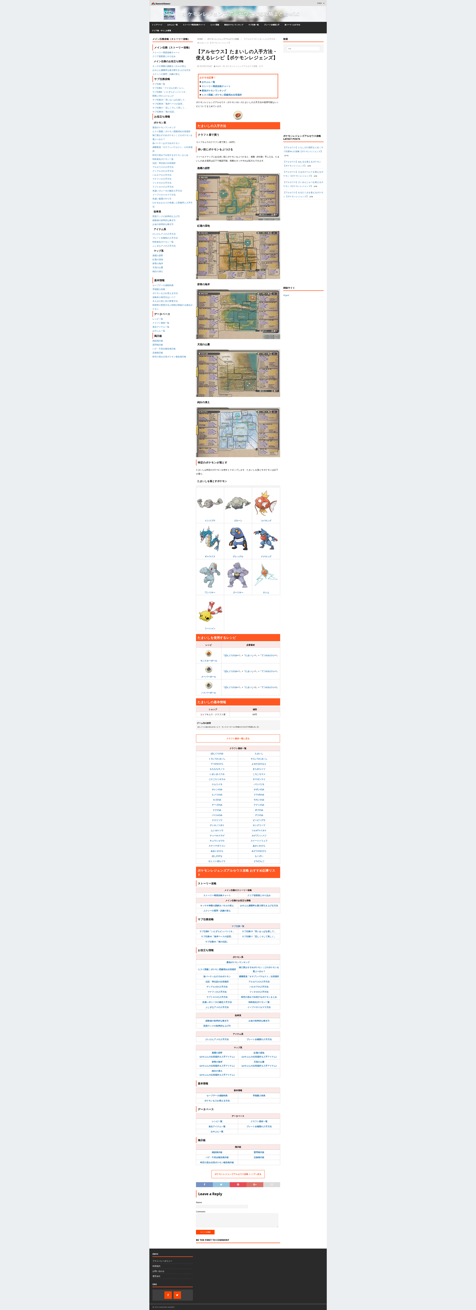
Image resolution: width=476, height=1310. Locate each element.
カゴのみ (217, 799)
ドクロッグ (266, 556)
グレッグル (238, 556)
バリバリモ (259, 784)
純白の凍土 (157, 271)
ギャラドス (210, 556)
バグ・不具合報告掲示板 (217, 1157)
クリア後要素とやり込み (259, 895)
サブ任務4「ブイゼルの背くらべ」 (168, 87)
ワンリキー (210, 592)
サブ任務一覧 (253, 24)
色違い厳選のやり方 (161, 198)
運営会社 (156, 1276)
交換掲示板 (259, 1157)
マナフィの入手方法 (217, 991)
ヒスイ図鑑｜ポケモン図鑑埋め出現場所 (222, 94)
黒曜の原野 (157, 255)
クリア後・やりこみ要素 (161, 30)
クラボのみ (259, 794)
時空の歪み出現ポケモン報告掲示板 (217, 1162)
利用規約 (156, 1266)
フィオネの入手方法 (259, 991)
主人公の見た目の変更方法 (165, 301)
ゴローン (238, 520)
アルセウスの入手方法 (259, 981)
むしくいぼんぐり (217, 861)
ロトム (266, 592)
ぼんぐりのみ (231, 655)
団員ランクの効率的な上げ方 (217, 1025)
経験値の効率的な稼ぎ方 (217, 1020)
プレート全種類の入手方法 (259, 1039)
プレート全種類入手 (272, 24)
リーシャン (210, 628)
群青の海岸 (157, 263)
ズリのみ (259, 815)
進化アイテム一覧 (217, 1126)
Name (199, 1202)
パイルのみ (217, 815)
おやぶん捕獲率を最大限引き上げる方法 (259, 905)
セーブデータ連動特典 (217, 1095)
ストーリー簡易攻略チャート (194, 24)
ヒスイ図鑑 (214, 24)
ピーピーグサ (259, 820)
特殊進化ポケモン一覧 (259, 1002)
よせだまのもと (259, 763)
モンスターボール (208, 660)
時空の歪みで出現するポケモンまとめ (259, 997)
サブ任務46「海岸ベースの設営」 (217, 936)
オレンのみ (217, 789)
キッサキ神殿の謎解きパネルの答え (217, 905)
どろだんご (259, 861)
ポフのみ (259, 810)
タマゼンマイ (259, 779)
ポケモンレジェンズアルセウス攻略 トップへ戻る (238, 1174)
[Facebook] (168, 1295)
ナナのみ (217, 810)
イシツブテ (210, 520)
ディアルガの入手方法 (217, 986)
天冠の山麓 (157, 267)
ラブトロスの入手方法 (217, 997)
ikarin (218, 66)
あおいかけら (217, 850)
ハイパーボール (208, 692)
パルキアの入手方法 (259, 986)
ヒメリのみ (217, 794)
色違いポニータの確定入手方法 (217, 1002)
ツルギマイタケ (259, 830)
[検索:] (303, 49)
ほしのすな (217, 856)
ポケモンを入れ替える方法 (217, 1100)
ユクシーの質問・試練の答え (217, 910)
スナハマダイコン (217, 845)
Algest (286, 295)
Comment (200, 1211)
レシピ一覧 (217, 1121)
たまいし (249, 655)
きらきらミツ (259, 768)
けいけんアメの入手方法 (217, 1039)
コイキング (266, 520)
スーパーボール (208, 676)
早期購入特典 (259, 1095)
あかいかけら (259, 845)
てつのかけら (268, 655)
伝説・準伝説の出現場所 (217, 981)
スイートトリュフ (259, 840)
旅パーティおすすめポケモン (217, 976)
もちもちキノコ (217, 768)
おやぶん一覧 (172, 24)
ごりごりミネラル (217, 779)
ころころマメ (259, 774)
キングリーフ (259, 825)
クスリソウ (217, 820)
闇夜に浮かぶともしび (163, 95)
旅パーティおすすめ (292, 24)
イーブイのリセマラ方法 (259, 1007)
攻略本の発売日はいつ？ (164, 297)
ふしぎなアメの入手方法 (217, 1007)
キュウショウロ (217, 840)
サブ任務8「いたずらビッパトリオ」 (217, 931)
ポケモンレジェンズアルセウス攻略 (241, 66)
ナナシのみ (259, 804)
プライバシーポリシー (162, 1261)
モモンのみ (259, 799)
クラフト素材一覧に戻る (238, 738)
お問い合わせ (158, 1271)
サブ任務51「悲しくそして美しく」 (259, 936)
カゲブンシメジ (259, 835)
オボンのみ (259, 789)
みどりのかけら (259, 850)
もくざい (259, 856)
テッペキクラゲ (217, 835)
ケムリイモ (217, 784)
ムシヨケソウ (217, 830)
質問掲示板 (259, 1152)
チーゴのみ (217, 804)
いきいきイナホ (217, 774)
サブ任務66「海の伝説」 (217, 941)
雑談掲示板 (217, 1152)
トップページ (157, 24)
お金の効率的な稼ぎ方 (259, 1020)
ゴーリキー (238, 592)
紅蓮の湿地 (157, 259)
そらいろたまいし (259, 758)
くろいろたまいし (217, 758)
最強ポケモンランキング (233, 24)
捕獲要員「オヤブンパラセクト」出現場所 (259, 976)
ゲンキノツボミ (217, 825)
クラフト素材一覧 (259, 1121)
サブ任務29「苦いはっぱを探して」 (259, 931)
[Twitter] (177, 1295)
